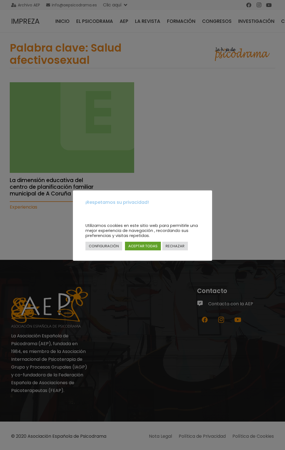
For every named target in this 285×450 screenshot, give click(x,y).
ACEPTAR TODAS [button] (143, 246)
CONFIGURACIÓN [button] (104, 246)
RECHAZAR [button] (175, 246)
